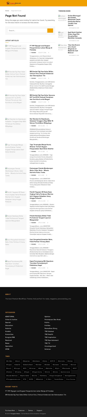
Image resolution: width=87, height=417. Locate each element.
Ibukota (8, 328)
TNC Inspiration (50, 337)
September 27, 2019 (74, 28)
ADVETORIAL (9, 316)
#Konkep (65, 364)
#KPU (25, 368)
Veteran (48, 349)
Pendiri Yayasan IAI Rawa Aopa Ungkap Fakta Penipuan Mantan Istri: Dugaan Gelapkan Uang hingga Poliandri (41, 195)
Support (39, 410)
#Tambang (43, 375)
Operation (9, 346)
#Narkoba (49, 368)
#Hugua (9, 364)
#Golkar (70, 361)
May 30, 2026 (41, 125)
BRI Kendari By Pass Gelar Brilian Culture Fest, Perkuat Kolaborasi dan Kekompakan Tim (41, 74)
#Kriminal (32, 368)
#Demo (45, 361)
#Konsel (73, 364)
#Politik (47, 372)
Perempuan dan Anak (53, 319)
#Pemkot (9, 372)
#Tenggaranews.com (13, 379)
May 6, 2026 (41, 175)
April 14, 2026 (41, 244)
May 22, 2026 (41, 151)
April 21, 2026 (41, 222)
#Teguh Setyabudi (56, 375)
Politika (47, 325)
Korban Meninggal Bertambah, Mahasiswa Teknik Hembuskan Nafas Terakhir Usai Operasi (74, 20)
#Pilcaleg (18, 372)
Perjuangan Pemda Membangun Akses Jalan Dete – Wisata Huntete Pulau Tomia (41, 170)
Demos (30, 410)
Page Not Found (16, 11)
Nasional (8, 340)
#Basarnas (26, 361)
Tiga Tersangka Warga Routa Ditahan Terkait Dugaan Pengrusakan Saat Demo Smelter (42, 147)
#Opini (57, 368)
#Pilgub (26, 372)
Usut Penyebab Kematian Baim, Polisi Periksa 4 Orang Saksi (41, 240)
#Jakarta (17, 364)
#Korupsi (17, 368)
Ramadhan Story (51, 328)
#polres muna (65, 372)
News (7, 343)
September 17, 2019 (74, 55)
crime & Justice (11, 319)
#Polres (55, 372)
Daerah (8, 322)
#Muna (40, 368)
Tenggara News (15, 413)
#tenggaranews (70, 375)
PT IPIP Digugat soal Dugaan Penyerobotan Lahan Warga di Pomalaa (41, 48)
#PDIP (75, 368)
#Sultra (34, 375)
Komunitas (9, 334)
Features (21, 410)
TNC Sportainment (52, 340)
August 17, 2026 (42, 52)
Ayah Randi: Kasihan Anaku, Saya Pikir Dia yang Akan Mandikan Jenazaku (75, 35)
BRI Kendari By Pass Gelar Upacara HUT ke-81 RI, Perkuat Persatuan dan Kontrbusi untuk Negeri (42, 97)
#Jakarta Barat (28, 364)
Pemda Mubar (58, 379)
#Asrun (17, 361)
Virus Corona (70, 379)
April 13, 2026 (41, 268)
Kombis (8, 331)
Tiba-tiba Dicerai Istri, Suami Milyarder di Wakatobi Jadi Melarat (74, 49)
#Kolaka (47, 364)
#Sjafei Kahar (24, 375)
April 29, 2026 (41, 201)
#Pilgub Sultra (37, 372)
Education (9, 325)
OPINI (7, 349)
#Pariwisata (66, 368)
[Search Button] (50, 30)
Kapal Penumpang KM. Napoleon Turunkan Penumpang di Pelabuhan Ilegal (41, 263)
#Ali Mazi (9, 361)
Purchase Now (10, 410)
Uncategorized (50, 346)
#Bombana (36, 361)
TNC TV (47, 343)
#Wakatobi (39, 379)
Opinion (47, 316)
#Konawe (56, 364)
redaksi (33, 52)
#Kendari (39, 364)
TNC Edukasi (49, 331)
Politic (47, 322)
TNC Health (49, 334)
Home (7, 11)
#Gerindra (61, 361)
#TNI (24, 379)
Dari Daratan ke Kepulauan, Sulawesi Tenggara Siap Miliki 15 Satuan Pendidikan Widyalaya (41, 121)
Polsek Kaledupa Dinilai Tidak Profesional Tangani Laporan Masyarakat (40, 218)
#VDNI (31, 379)
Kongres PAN (10, 337)
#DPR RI (52, 361)
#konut (8, 368)
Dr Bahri (49, 379)
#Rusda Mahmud (11, 375)
